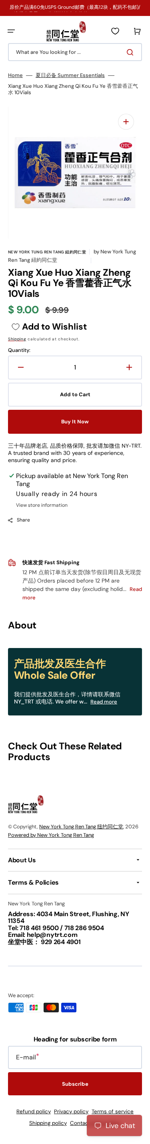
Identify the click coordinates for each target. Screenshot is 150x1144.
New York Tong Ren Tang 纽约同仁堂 (81, 826)
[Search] (131, 52)
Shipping (17, 339)
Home (15, 75)
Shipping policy (48, 1123)
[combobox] (75, 52)
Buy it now (75, 421)
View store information (42, 505)
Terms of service (113, 1111)
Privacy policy (71, 1111)
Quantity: (19, 350)
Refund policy (33, 1111)
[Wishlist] (115, 31)
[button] (11, 31)
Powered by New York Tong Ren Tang (51, 835)
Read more (103, 701)
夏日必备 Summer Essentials (70, 75)
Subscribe (75, 1084)
